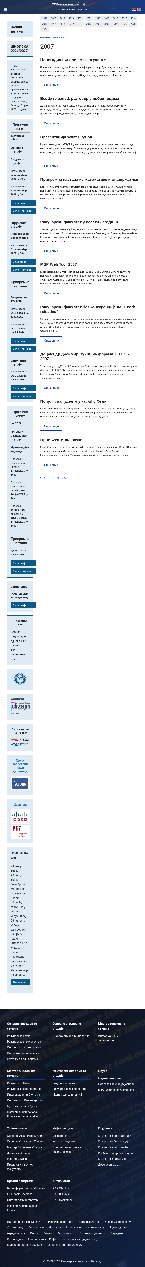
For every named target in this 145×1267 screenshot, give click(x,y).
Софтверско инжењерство (24, 1047)
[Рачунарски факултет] (65, 4)
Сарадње (20, 804)
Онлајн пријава (22, 210)
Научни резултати (110, 1078)
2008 (106, 24)
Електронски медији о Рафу (79, 1239)
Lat (85, 9)
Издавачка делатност (59, 1221)
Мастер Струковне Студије (24, 1147)
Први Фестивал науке (61, 440)
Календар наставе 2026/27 (64, 1244)
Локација (55, 1227)
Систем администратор (22, 1199)
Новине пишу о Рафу (42, 1239)
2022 (80, 18)
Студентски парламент (113, 1158)
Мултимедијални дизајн (22, 1058)
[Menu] (5, 9)
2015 (44, 24)
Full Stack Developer (20, 1194)
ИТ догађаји (15, 1239)
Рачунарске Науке (19, 1083)
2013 (62, 24)
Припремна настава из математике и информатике (89, 179)
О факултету (15, 1227)
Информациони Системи (23, 1094)
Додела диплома (109, 1164)
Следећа (62, 478)
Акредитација (16, 1233)
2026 (44, 18)
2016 (133, 18)
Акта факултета (89, 1221)
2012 (71, 24)
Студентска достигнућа (113, 1147)
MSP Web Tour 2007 (58, 264)
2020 (97, 18)
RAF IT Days (61, 1194)
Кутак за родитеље (65, 1141)
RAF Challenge (62, 1188)
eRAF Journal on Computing (116, 1089)
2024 (62, 18)
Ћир (79, 9)
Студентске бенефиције (113, 1141)
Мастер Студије (17, 1158)
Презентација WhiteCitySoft (66, 137)
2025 (53, 18)
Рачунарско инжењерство (24, 1041)
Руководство (118, 1227)
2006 (124, 24)
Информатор (65, 1233)
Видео (47, 1233)
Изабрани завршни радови (116, 1153)
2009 (97, 24)
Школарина (60, 1135)
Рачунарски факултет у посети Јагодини (79, 222)
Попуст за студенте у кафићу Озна (73, 401)
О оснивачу (36, 1227)
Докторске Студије (19, 1153)
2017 (124, 18)
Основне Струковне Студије (25, 1141)
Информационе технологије (71, 1035)
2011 (80, 24)
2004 (44, 29)
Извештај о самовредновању (85, 1227)
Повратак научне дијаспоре (116, 1084)
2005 (132, 24)
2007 (115, 24)
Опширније (51, 84)
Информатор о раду (117, 1221)
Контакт (60, 9)
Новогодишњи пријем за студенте (73, 60)
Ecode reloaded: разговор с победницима (79, 98)
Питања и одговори (92, 1233)
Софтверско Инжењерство (25, 1100)
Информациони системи (23, 1053)
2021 (88, 18)
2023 (71, 18)
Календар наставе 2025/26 (24, 1244)
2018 (115, 18)
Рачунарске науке (18, 1035)
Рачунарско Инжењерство (24, 1088)
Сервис (71, 9)
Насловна (45, 37)
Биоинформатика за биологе (26, 1188)
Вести (56, 37)
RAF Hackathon (63, 1199)
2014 (53, 24)
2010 (88, 24)
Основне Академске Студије (25, 1135)
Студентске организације (114, 1135)
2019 (106, 18)
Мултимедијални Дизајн (22, 1106)
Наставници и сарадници (23, 1221)
